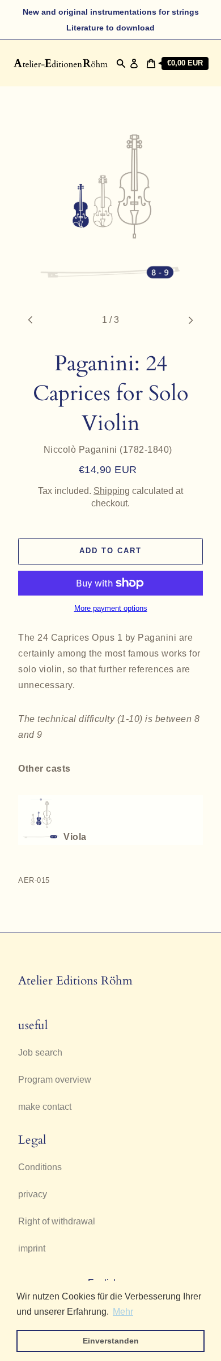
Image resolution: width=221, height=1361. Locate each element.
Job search (40, 1052)
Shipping (112, 491)
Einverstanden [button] (111, 1340)
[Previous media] (30, 320)
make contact (44, 1106)
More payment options (110, 608)
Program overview (54, 1079)
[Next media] (190, 320)
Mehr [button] (123, 1311)
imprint (31, 1248)
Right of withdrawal (56, 1221)
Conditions (40, 1167)
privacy (32, 1194)
